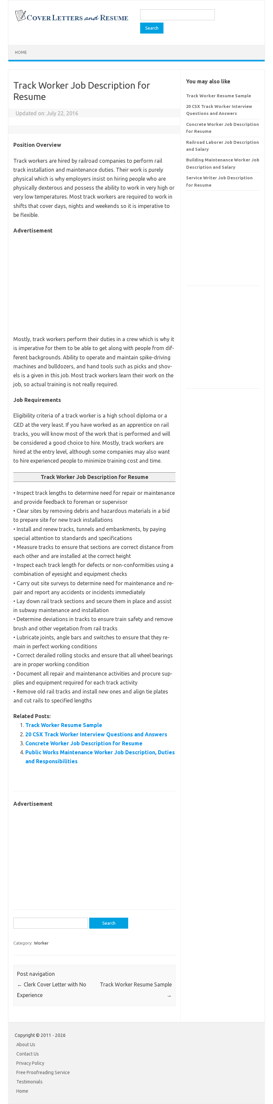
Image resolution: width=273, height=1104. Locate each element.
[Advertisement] (94, 281)
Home (21, 52)
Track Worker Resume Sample (63, 725)
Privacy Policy (30, 1063)
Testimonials (29, 1081)
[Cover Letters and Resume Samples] (71, 21)
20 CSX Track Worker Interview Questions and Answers (96, 734)
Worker (41, 943)
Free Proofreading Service (43, 1072)
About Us (25, 1044)
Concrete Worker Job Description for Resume (83, 743)
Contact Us (27, 1054)
